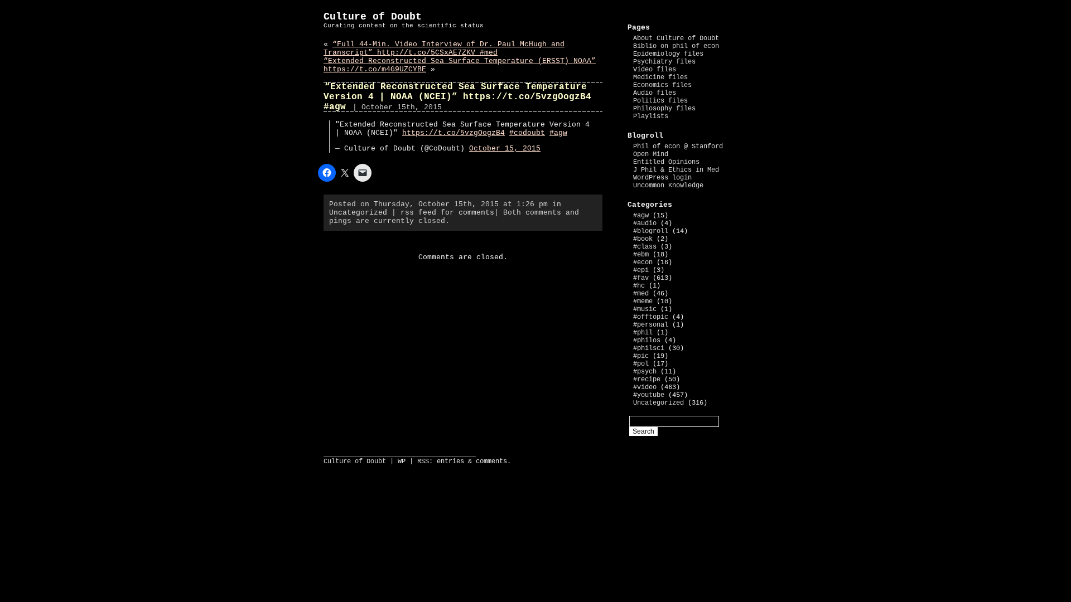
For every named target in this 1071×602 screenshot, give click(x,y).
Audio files (654, 93)
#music (645, 309)
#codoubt (527, 133)
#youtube (648, 395)
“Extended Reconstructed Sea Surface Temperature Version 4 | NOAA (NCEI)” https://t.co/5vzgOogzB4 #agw (457, 97)
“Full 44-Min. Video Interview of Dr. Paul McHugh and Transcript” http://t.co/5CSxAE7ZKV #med (444, 48)
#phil (643, 333)
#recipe (646, 379)
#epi (641, 270)
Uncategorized (358, 212)
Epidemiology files (668, 54)
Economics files (662, 85)
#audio (645, 223)
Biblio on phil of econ (676, 46)
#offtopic (650, 317)
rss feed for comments (447, 212)
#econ (643, 262)
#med (641, 294)
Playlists (650, 116)
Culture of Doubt (373, 16)
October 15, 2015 (505, 148)
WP (402, 461)
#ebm (641, 255)
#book (643, 239)
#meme (643, 301)
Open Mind (650, 154)
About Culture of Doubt (676, 38)
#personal (650, 325)
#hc (639, 286)
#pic (641, 356)
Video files (654, 70)
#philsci (648, 348)
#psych (645, 372)
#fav (641, 278)
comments (491, 461)
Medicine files (660, 77)
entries (450, 461)
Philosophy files (664, 109)
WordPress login (662, 178)
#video (645, 387)
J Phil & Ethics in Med (676, 170)
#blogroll (650, 231)
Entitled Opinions (666, 162)
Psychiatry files (664, 62)
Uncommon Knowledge (668, 186)
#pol (641, 364)
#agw (558, 133)
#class (645, 247)
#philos (646, 340)
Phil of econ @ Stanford (678, 147)
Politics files (660, 101)
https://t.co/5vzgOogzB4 (453, 133)
